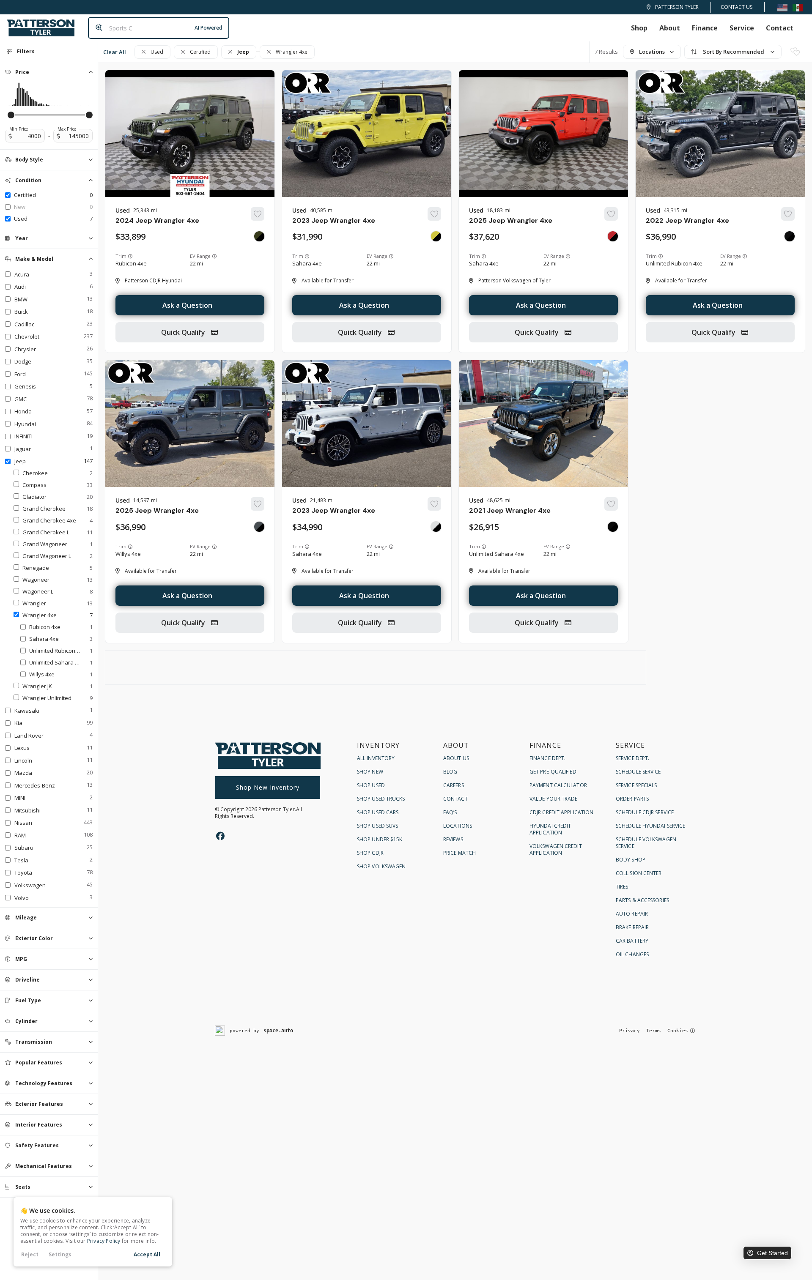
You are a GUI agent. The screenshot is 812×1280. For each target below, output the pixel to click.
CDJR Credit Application (561, 812)
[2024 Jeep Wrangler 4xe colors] (259, 236)
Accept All (147, 1254)
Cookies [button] (677, 1031)
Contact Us (736, 7)
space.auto (278, 1031)
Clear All (114, 52)
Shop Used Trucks (381, 798)
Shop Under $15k (380, 839)
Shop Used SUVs (377, 825)
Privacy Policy (104, 1240)
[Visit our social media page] (220, 836)
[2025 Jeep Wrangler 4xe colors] (613, 236)
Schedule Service (638, 771)
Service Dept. (632, 758)
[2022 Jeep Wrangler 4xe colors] (790, 236)
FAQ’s (450, 812)
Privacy (629, 1031)
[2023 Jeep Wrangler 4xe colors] (436, 236)
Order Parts (632, 798)
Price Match (459, 852)
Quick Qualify (184, 332)
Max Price (67, 129)
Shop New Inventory (267, 787)
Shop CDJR (370, 852)
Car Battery (632, 940)
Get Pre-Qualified (552, 771)
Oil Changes (632, 954)
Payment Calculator (558, 785)
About (669, 28)
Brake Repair (632, 927)
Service (742, 28)
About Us (456, 758)
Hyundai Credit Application (550, 829)
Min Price (18, 129)
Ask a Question (187, 305)
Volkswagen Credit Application (555, 849)
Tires (622, 886)
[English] (782, 7)
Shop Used (371, 785)
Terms (653, 1031)
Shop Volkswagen (381, 866)
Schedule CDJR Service (645, 812)
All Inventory (376, 758)
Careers (453, 785)
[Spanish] (798, 7)
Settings (60, 1254)
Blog (450, 771)
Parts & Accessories (642, 900)
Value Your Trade (553, 798)
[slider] (11, 115)
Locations (457, 825)
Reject (29, 1254)
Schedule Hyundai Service (650, 825)
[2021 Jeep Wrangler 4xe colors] (613, 527)
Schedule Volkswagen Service (646, 843)
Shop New (370, 771)
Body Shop (630, 859)
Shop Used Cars (377, 812)
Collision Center (639, 873)
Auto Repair (632, 913)
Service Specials (636, 785)
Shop (639, 28)
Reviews (453, 839)
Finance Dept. (547, 758)
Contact (779, 28)
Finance (705, 28)
